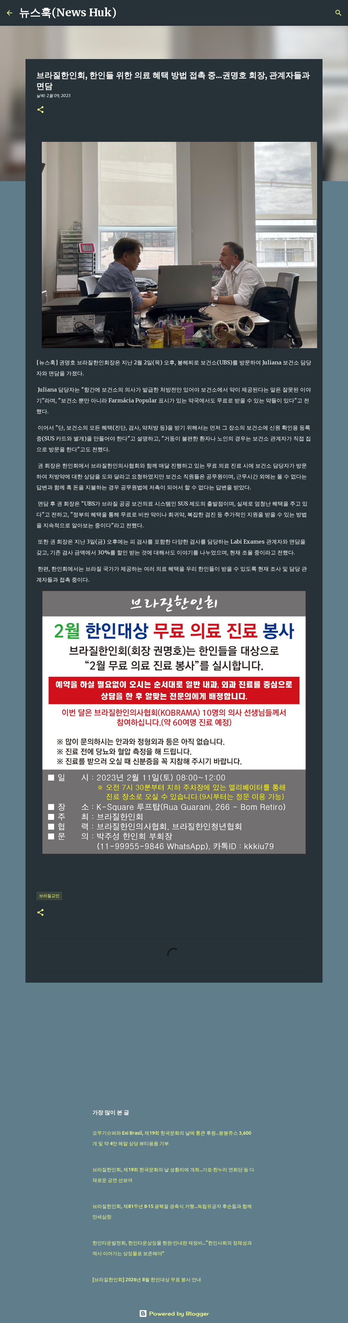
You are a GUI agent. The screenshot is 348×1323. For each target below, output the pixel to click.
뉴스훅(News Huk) (68, 12)
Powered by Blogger (178, 1313)
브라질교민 (49, 895)
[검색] (126, 13)
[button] (40, 110)
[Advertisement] (174, 1040)
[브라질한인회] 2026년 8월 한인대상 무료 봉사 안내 (146, 1279)
